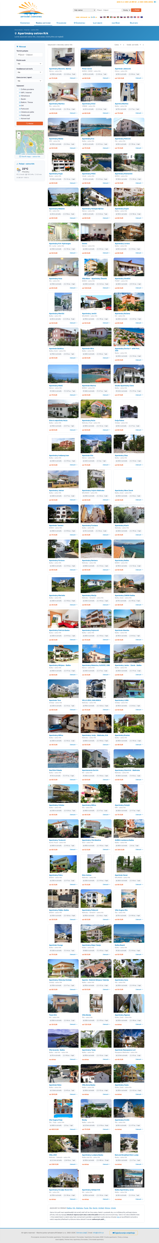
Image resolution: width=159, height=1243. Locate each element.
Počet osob (21, 60)
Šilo (90, 1208)
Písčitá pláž (25, 115)
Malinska (79, 1208)
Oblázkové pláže (27, 112)
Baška (69, 1208)
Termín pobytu (22, 51)
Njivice (107, 1208)
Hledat (137, 10)
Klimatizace (25, 96)
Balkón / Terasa (27, 102)
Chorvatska (80, 1237)
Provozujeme (35, 1237)
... (104, 1219)
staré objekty (59, 1239)
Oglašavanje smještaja (125, 1233)
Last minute (97, 23)
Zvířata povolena (27, 89)
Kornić (95, 1208)
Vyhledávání (61, 23)
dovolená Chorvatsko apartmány (50, 1237)
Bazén (23, 99)
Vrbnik (113, 1208)
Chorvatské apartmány (96, 1239)
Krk (74, 1208)
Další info (134, 23)
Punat (86, 1208)
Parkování (25, 109)
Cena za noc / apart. (24, 77)
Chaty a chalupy (123, 1237)
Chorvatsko (25, 23)
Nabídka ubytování (43, 23)
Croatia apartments (110, 1237)
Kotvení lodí (25, 118)
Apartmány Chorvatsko (80, 1239)
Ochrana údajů (81, 1233)
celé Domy (116, 23)
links (71, 1239)
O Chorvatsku (79, 23)
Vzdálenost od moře (25, 69)
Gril (22, 105)
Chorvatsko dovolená (68, 1237)
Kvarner (27, 30)
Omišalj (101, 1208)
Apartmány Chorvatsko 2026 (94, 1237)
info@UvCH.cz (98, 1233)
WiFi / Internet (26, 93)
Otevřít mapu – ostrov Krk (30, 156)
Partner (67, 1239)
